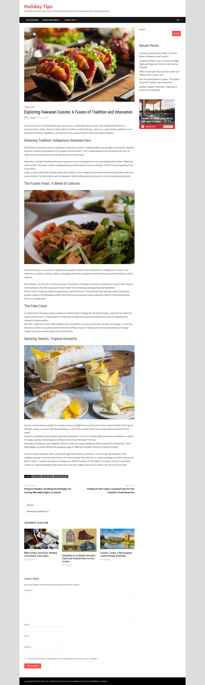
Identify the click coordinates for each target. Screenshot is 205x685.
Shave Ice (36, 476)
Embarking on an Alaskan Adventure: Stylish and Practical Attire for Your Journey (79, 558)
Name (27, 625)
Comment (29, 590)
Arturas (33, 118)
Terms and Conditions (71, 681)
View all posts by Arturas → (38, 511)
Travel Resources (50, 20)
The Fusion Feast (60, 476)
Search (142, 29)
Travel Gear (29, 107)
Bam (105, 681)
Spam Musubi (47, 476)
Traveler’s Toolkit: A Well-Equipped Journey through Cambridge (116, 554)
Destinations (32, 20)
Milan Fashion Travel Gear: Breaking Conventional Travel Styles (40, 554)
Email (27, 636)
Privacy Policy (55, 681)
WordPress (95, 681)
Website (27, 647)
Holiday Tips (38, 6)
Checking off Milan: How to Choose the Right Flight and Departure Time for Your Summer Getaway (159, 64)
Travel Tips (70, 20)
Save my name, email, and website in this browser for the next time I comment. (63, 659)
